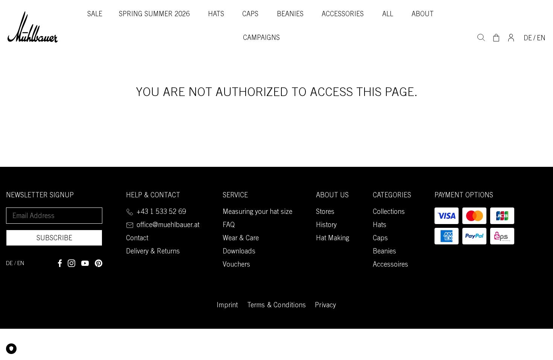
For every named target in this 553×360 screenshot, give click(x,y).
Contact (137, 238)
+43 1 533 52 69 (161, 212)
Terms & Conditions (276, 305)
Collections (389, 212)
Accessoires (390, 265)
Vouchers (236, 265)
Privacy (325, 305)
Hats (216, 14)
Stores (325, 212)
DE (528, 38)
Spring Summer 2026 (154, 14)
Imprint (227, 305)
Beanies (290, 14)
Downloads (239, 252)
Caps (250, 14)
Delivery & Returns (153, 252)
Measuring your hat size (257, 212)
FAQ (229, 225)
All (387, 14)
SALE (94, 14)
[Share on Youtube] (85, 263)
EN (541, 38)
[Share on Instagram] (71, 263)
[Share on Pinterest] (98, 263)
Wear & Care (241, 238)
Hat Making (332, 238)
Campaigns (261, 38)
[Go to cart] (496, 37)
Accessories (343, 14)
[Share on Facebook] (60, 263)
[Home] (33, 27)
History (326, 225)
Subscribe (54, 238)
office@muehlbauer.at (168, 225)
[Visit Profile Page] (511, 36)
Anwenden (481, 36)
